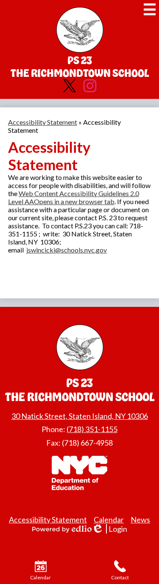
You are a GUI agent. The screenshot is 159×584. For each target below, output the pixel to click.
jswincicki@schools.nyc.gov (66, 250)
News (140, 519)
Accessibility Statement (42, 122)
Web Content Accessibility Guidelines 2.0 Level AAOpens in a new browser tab (73, 197)
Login (112, 529)
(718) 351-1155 (92, 429)
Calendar (109, 519)
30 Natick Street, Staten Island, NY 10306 (79, 416)
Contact (120, 577)
